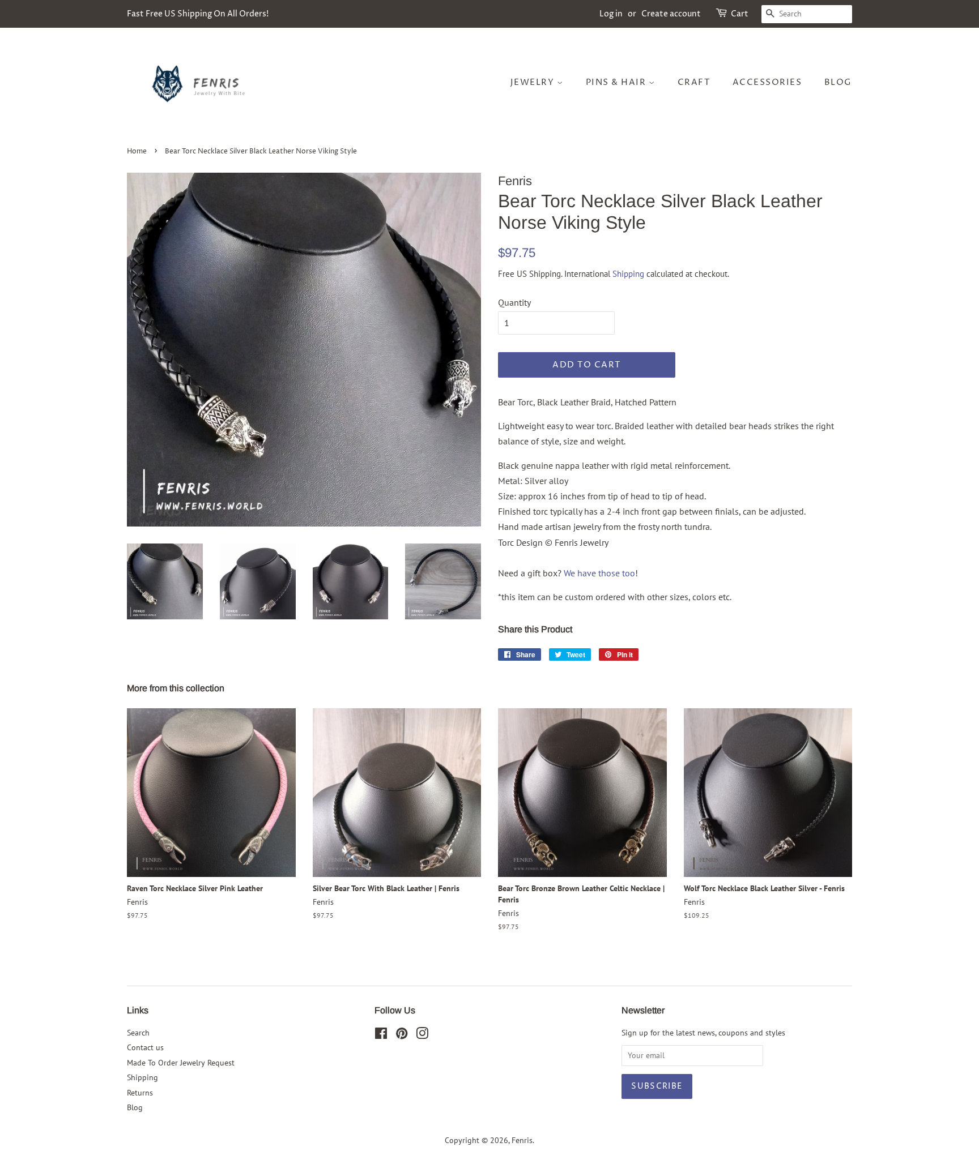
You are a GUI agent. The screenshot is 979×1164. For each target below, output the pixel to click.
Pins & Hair (617, 82)
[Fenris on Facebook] (381, 1035)
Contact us (145, 1047)
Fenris (522, 1140)
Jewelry (533, 82)
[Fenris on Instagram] (422, 1035)
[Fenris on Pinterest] (401, 1035)
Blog (838, 82)
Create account (671, 13)
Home (137, 151)
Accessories (767, 82)
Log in (611, 13)
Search (138, 1033)
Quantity (514, 302)
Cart (739, 13)
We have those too (599, 573)
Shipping (628, 273)
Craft (694, 82)
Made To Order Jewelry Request (181, 1063)
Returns (140, 1093)
